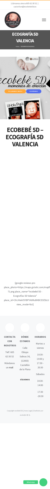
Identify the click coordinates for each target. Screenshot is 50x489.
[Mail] (29, 392)
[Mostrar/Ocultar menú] (44, 20)
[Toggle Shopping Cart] (35, 19)
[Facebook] (21, 387)
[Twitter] (25, 387)
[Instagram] (21, 392)
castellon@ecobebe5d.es (25, 6)
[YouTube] (29, 387)
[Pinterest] (25, 392)
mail (11, 367)
